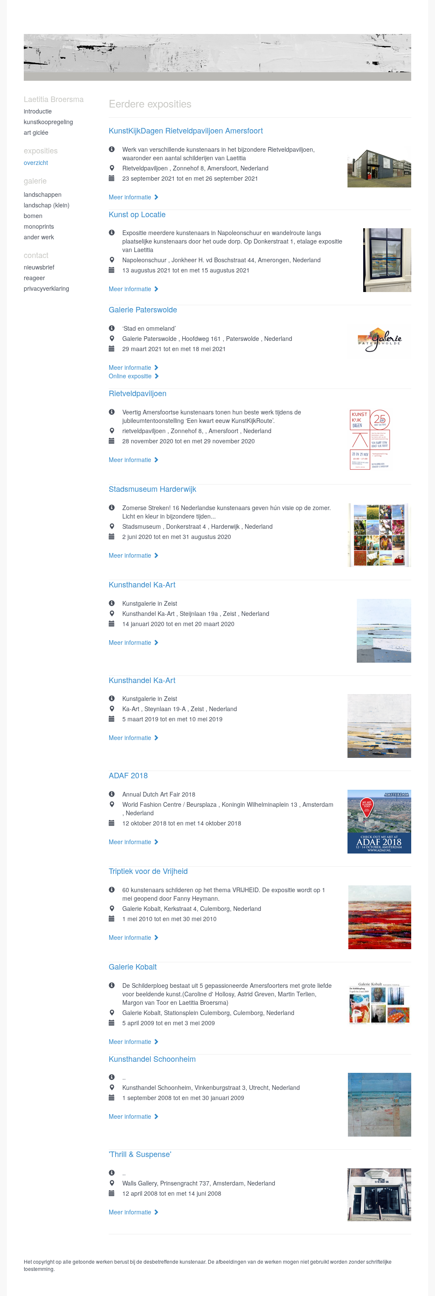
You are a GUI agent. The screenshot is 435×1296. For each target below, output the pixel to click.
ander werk (39, 237)
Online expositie (131, 376)
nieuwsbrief (39, 267)
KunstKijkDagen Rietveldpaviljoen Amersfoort (186, 130)
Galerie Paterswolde (143, 309)
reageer (34, 277)
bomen (33, 215)
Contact (36, 255)
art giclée (36, 132)
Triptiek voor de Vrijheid (148, 870)
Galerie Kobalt (133, 966)
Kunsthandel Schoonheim (152, 1058)
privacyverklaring (46, 288)
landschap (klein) (47, 205)
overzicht (36, 162)
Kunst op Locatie (137, 213)
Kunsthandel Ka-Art (142, 584)
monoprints (39, 226)
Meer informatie (131, 197)
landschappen (43, 194)
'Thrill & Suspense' (140, 1153)
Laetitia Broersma (54, 99)
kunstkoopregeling (48, 121)
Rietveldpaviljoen (138, 392)
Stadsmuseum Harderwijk (152, 488)
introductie (38, 111)
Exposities (41, 150)
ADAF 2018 (128, 774)
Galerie (35, 180)
